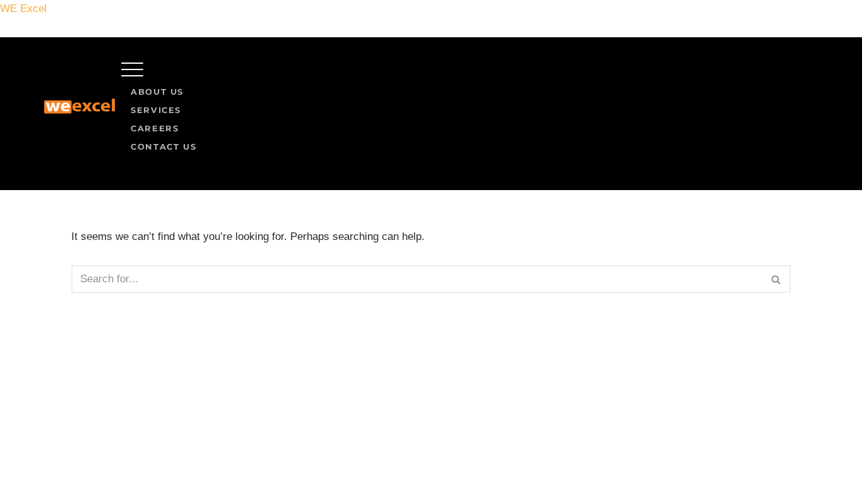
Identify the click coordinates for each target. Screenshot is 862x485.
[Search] (776, 279)
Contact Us (163, 146)
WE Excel (23, 9)
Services (156, 110)
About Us (157, 92)
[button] (469, 73)
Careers (155, 128)
